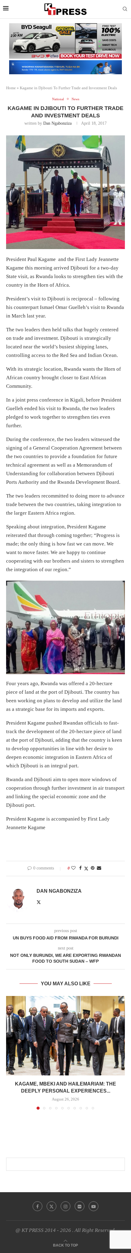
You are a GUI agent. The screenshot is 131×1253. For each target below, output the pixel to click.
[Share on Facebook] (80, 868)
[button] (11, 1052)
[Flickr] (79, 1206)
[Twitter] (51, 1206)
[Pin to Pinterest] (92, 868)
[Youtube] (93, 1206)
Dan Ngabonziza (57, 123)
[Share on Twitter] (86, 868)
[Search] (125, 9)
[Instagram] (65, 1206)
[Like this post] (73, 868)
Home (11, 88)
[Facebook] (37, 1206)
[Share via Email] (99, 868)
